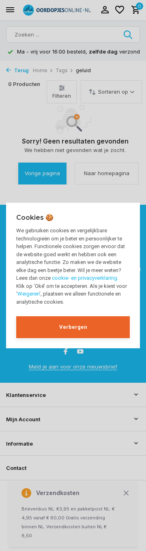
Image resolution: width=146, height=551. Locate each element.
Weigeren (28, 294)
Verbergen (73, 327)
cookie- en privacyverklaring (84, 278)
